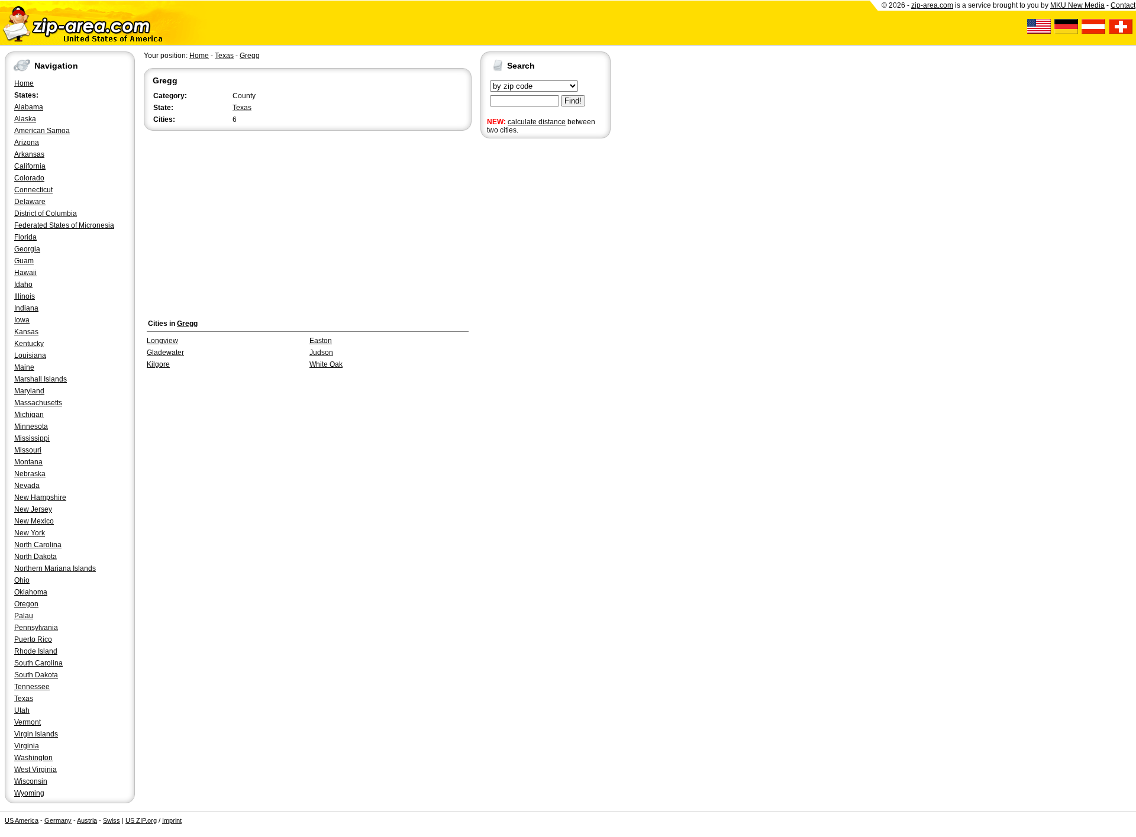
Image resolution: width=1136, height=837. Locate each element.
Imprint (172, 820)
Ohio (22, 580)
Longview (162, 341)
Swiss (111, 820)
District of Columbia (45, 213)
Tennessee (32, 687)
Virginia (26, 746)
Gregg (250, 55)
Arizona (26, 142)
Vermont (27, 722)
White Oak (326, 364)
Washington (33, 758)
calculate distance (537, 122)
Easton (320, 341)
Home (24, 83)
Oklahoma (30, 592)
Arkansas (29, 154)
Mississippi (32, 438)
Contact (1123, 5)
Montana (28, 462)
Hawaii (25, 273)
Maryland (29, 391)
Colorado (29, 178)
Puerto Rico (33, 639)
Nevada (27, 485)
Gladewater (165, 352)
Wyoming (29, 793)
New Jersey (33, 509)
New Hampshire (40, 497)
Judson (321, 352)
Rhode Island (35, 651)
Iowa (22, 320)
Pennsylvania (36, 627)
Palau (23, 616)
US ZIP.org (141, 820)
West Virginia (35, 769)
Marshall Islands (40, 379)
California (30, 166)
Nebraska (30, 474)
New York (29, 533)
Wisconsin (30, 781)
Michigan (29, 415)
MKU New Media (1077, 5)
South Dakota (36, 675)
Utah (22, 710)
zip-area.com (932, 5)
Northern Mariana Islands (55, 568)
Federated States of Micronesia (64, 225)
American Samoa (42, 131)
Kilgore (158, 364)
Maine (24, 367)
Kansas (26, 332)
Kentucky (29, 344)
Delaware (30, 202)
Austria (87, 820)
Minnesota (31, 426)
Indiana (26, 308)
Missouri (27, 450)
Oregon (26, 604)
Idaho (23, 284)
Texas (23, 698)
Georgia (27, 249)
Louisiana (30, 355)
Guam (24, 261)
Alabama (28, 107)
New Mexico (34, 521)
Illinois (24, 296)
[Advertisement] (527, 324)
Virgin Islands (36, 734)
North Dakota (35, 556)
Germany (58, 820)
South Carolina (38, 663)
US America (21, 820)
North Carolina (38, 545)
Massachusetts (38, 403)
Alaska (25, 119)
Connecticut (33, 190)
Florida (25, 237)
